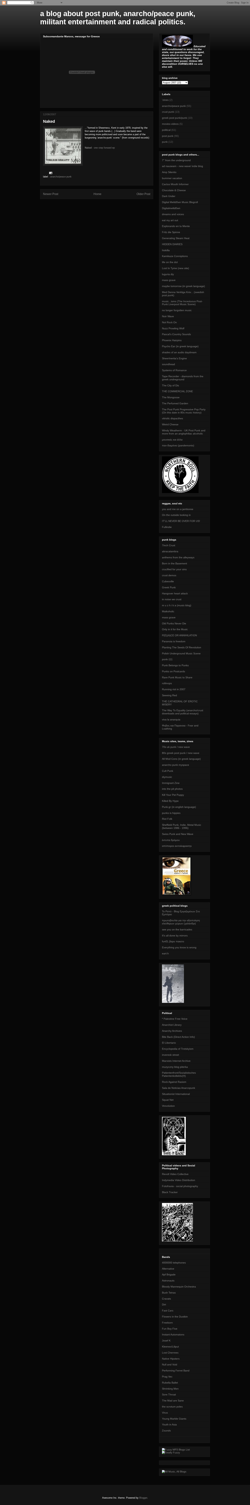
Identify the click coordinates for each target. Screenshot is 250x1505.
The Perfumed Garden (175, 403)
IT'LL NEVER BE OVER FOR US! (181, 521)
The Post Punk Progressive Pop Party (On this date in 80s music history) (184, 411)
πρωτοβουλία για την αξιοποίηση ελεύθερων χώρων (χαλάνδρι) (181, 922)
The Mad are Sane (173, 1400)
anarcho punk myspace (175, 764)
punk (165, 141)
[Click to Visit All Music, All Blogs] (174, 1471)
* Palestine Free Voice (174, 1018)
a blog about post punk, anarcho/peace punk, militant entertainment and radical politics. (117, 18)
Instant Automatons (173, 1334)
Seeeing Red (169, 695)
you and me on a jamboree (177, 509)
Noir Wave (168, 316)
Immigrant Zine (171, 782)
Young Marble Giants (174, 1418)
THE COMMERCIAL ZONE (177, 391)
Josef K (166, 1340)
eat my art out (170, 220)
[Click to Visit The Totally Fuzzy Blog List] (176, 1449)
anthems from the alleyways (178, 557)
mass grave (169, 280)
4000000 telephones (174, 1262)
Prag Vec (167, 1376)
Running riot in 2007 (173, 689)
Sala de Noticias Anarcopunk (178, 1087)
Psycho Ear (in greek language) (180, 346)
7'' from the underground (176, 160)
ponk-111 (167, 659)
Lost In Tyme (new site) (175, 268)
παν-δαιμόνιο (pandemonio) (178, 445)
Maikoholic (168, 611)
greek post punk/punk (174, 117)
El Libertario (169, 1042)
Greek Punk (169, 587)
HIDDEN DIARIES (172, 244)
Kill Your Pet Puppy (173, 794)
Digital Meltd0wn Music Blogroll (180, 202)
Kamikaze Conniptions (175, 256)
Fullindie (167, 527)
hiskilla (166, 250)
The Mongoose (171, 397)
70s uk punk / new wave (176, 746)
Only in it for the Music (175, 629)
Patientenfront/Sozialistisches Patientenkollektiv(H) (179, 1074)
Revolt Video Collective (175, 1174)
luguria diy (168, 274)
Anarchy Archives (172, 1030)
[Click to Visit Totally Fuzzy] (171, 1452)
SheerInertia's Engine (174, 358)
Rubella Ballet (170, 1382)
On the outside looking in (176, 514)
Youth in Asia (169, 1424)
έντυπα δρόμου (171, 840)
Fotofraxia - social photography (180, 1186)
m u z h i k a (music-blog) (176, 605)
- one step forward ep (100, 147)
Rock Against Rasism (174, 1081)
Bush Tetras (169, 1292)
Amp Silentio (169, 172)
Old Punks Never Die (174, 623)
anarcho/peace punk (61, 176)
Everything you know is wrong (179, 947)
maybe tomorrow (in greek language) (183, 286)
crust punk (168, 111)
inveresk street (170, 1054)
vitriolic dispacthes (172, 418)
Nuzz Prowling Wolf (173, 328)
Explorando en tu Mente (176, 226)
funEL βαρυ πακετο (173, 941)
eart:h (165, 953)
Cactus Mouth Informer (175, 184)
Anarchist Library (172, 1024)
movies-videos (170, 123)
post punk (167, 135)
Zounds (166, 1430)
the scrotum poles (172, 1406)
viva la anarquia (171, 719)
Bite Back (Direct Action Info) (178, 1036)
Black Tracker (170, 1192)
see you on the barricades (177, 929)
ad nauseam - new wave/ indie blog (182, 166)
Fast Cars (167, 1310)
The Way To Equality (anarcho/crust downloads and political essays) (182, 712)
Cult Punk (167, 770)
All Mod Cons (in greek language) (181, 758)
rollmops (167, 683)
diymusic (167, 776)
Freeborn (167, 1322)
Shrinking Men (170, 1388)
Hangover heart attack (175, 593)
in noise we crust (171, 599)
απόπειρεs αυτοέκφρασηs (177, 845)
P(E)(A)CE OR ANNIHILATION (179, 635)
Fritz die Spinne (171, 232)
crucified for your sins (174, 569)
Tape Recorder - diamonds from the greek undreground (182, 378)
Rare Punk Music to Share (177, 677)
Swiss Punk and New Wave (177, 834)
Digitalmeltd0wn (171, 208)
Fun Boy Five (169, 1328)
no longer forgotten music (177, 310)
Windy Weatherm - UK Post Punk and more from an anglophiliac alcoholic (183, 432)
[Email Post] (50, 172)
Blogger (143, 1497)
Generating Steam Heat (175, 238)
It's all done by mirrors (175, 935)
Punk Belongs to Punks (175, 665)
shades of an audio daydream (179, 352)
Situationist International (176, 1093)
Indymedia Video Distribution (178, 1180)
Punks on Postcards (173, 671)
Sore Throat (169, 1394)
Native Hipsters (171, 1358)
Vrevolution (168, 1105)
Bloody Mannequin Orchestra (179, 1286)
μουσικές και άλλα (172, 439)
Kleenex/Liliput (170, 1346)
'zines (165, 99)
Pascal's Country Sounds (176, 334)
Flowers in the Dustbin (175, 1316)
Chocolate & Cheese (174, 190)
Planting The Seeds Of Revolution (181, 647)
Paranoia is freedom (173, 641)
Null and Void (169, 1364)
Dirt (164, 1304)
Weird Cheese (170, 424)
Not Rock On (169, 322)
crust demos (169, 575)
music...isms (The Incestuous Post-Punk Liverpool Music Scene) (182, 303)
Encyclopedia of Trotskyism (177, 1048)
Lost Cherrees (170, 1352)
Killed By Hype (170, 800)
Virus (165, 1412)
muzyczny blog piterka (175, 1066)
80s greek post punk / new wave (180, 752)
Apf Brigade (169, 1274)
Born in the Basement (174, 563)
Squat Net (167, 1099)
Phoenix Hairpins (172, 340)
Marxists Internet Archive (176, 1060)
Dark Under (168, 196)
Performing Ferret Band (175, 1370)
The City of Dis (170, 385)
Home (97, 194)
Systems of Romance (174, 370)
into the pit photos (172, 788)
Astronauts (168, 1280)
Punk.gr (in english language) (179, 806)
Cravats (166, 1298)
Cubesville (168, 581)
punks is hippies (171, 812)
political (166, 129)
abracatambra (170, 551)
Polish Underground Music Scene (181, 653)
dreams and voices (173, 214)
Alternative (168, 1268)
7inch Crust (168, 545)
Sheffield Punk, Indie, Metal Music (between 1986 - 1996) (181, 826)
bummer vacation (172, 178)
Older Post (143, 194)
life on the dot (170, 262)
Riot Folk (167, 818)
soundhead (168, 364)
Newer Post (50, 194)
